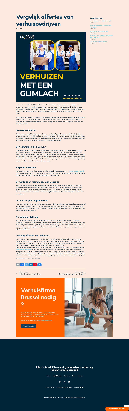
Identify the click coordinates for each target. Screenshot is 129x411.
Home (48, 376)
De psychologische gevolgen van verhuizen (100, 26)
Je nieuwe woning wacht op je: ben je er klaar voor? (101, 37)
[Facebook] (60, 382)
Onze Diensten (57, 376)
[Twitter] (69, 382)
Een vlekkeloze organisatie (98, 42)
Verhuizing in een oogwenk (99, 31)
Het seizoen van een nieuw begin (100, 21)
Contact (80, 376)
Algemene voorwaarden (64, 388)
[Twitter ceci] (27, 264)
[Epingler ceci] (35, 264)
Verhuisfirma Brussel (45, 321)
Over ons (67, 376)
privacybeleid (50, 388)
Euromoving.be (51, 398)
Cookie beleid (79, 388)
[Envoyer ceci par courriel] (18, 264)
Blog (73, 376)
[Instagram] (64, 382)
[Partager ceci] (22, 264)
